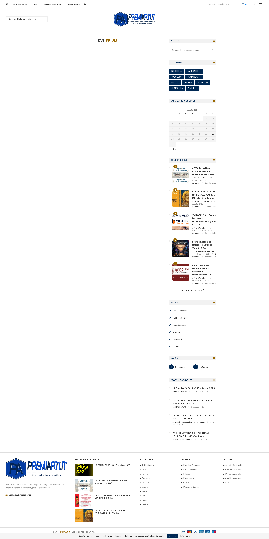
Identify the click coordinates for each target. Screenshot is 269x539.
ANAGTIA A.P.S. (200, 178)
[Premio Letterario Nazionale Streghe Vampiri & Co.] (180, 248)
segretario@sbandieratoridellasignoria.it (191, 422)
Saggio (202, 82)
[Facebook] (240, 4)
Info (35, 4)
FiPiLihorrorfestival (182, 392)
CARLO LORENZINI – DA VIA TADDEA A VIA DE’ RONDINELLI (193, 417)
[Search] (254, 4)
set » (173, 149)
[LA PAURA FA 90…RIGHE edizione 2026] (84, 470)
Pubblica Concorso (52, 4)
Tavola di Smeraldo (201, 201)
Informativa (185, 536)
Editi (175, 82)
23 (213, 134)
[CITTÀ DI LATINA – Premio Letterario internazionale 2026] (180, 175)
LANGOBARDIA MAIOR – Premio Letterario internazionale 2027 (203, 270)
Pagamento (177, 339)
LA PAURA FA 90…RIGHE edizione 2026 (193, 388)
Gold (188, 82)
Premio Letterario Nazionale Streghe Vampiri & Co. (202, 245)
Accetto (172, 536)
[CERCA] (44, 19)
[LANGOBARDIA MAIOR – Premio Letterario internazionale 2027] (180, 272)
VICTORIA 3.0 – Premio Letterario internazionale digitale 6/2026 (204, 220)
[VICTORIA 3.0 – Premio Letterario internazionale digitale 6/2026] (180, 222)
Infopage (176, 332)
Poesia (176, 77)
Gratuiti (177, 88)
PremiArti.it (65, 532)
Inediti (176, 71)
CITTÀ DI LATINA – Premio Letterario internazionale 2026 (203, 171)
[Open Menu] (260, 4)
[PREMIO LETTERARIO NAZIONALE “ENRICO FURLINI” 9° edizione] (180, 198)
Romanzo (194, 77)
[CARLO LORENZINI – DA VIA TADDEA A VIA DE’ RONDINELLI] (84, 500)
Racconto (194, 71)
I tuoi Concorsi (73, 4)
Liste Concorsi (20, 4)
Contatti (175, 346)
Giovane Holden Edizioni (204, 252)
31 (172, 144)
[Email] (246, 4)
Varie (192, 88)
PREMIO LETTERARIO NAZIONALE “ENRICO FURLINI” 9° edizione (203, 195)
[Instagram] (243, 4)
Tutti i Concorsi (179, 311)
